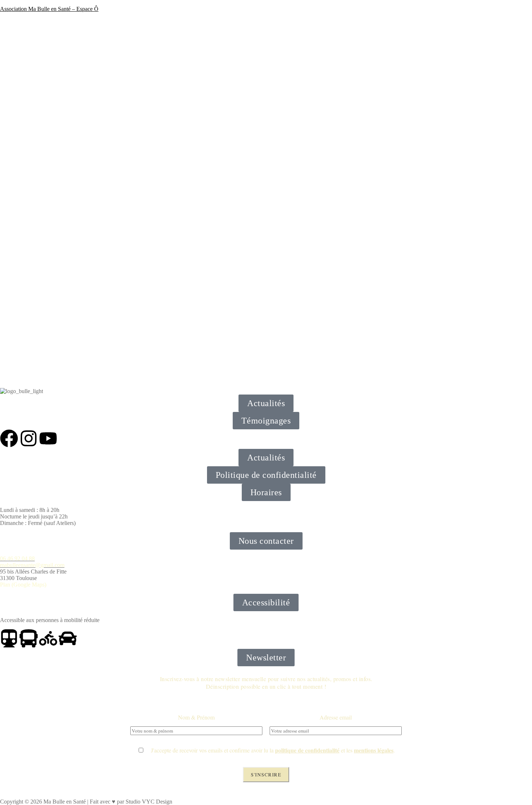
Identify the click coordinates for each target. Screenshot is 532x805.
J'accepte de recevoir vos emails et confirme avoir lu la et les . (269, 750)
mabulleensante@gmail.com (32, 565)
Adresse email (336, 717)
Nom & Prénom (196, 717)
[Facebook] (9, 438)
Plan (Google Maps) (23, 584)
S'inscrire (266, 774)
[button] (266, 492)
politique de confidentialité (307, 750)
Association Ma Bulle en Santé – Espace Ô (49, 9)
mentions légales (373, 750)
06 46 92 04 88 (17, 558)
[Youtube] (48, 438)
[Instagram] (29, 438)
